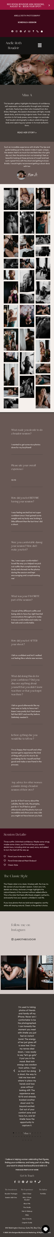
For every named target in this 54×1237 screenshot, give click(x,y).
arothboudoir (13, 958)
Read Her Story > (27, 132)
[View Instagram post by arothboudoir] (23, 987)
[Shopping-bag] (42, 31)
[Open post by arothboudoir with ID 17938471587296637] (13, 972)
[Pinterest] (21, 31)
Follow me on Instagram (20, 927)
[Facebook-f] (15, 1182)
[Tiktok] (25, 31)
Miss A (32, 175)
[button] (13, 1132)
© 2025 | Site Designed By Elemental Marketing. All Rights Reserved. (27, 1232)
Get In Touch (27, 1176)
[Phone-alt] (37, 31)
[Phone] (39, 1182)
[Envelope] (29, 31)
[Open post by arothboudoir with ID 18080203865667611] (40, 972)
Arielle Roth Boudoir (13, 46)
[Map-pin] (33, 31)
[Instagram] (16, 31)
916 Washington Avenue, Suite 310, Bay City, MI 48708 (27, 1227)
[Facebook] (12, 31)
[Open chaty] (46, 1229)
